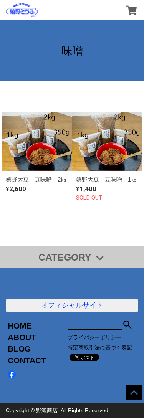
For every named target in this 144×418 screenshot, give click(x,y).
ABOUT (22, 337)
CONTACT (27, 360)
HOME (20, 325)
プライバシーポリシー (94, 337)
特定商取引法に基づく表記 (100, 347)
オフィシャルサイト (72, 305)
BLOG (19, 348)
